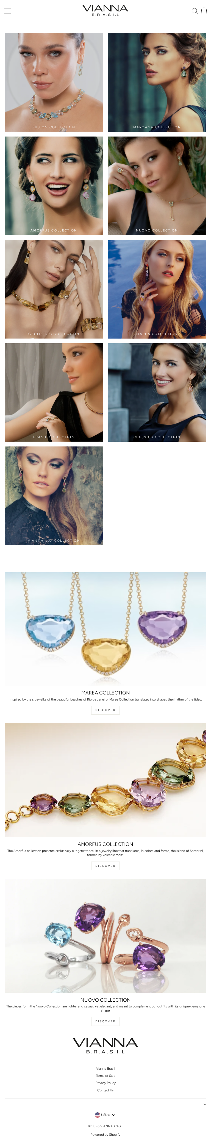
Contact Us (105, 1090)
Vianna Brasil (105, 1068)
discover (105, 866)
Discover (105, 710)
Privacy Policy (106, 1083)
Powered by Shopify (105, 1135)
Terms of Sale (105, 1076)
